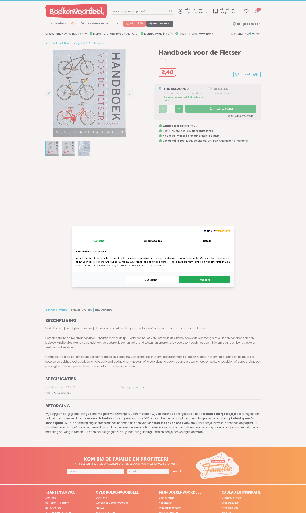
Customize (151, 279)
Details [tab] (207, 240)
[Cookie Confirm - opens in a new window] (217, 231)
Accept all (205, 279)
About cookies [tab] (153, 240)
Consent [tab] (99, 240)
